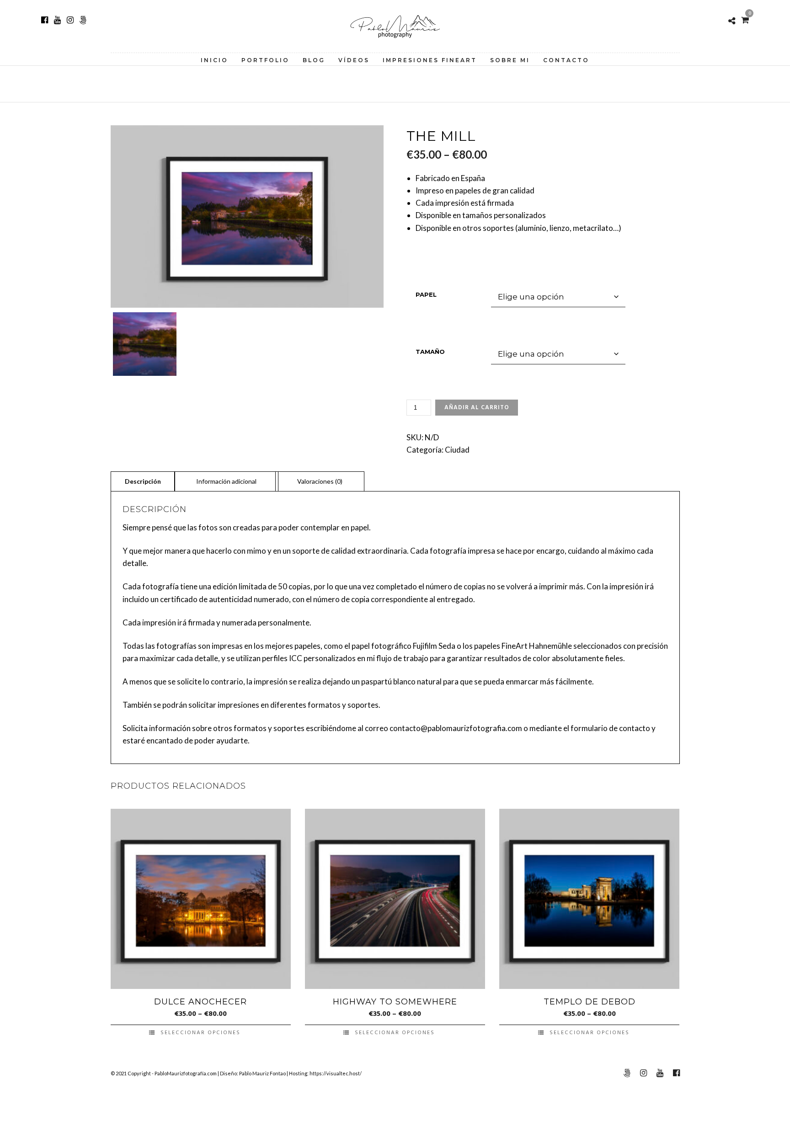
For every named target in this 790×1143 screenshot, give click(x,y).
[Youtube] (57, 20)
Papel (426, 294)
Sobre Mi (510, 60)
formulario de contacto (610, 728)
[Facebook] (44, 20)
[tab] (143, 481)
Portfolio (265, 60)
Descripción (143, 481)
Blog (314, 60)
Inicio (214, 60)
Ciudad (457, 449)
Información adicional (226, 481)
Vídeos (353, 60)
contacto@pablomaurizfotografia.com (456, 728)
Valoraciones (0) (319, 481)
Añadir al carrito (476, 407)
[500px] (83, 20)
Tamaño (430, 351)
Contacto (566, 60)
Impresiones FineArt (430, 60)
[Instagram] (70, 20)
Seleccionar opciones (200, 1033)
